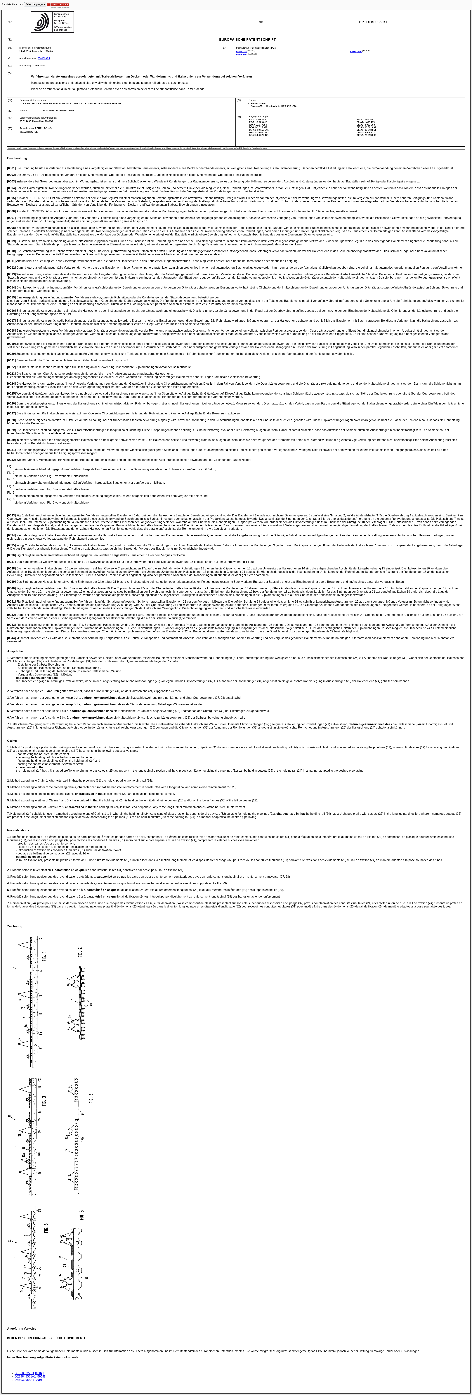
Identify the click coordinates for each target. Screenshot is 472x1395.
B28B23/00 (356, 51)
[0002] (39, 1373)
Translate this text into (12, 4)
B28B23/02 (242, 54)
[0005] (41, 1376)
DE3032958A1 (24, 1379)
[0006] (39, 1379)
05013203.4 (44, 58)
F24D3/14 (241, 51)
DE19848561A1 (25, 1376)
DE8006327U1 (24, 1373)
